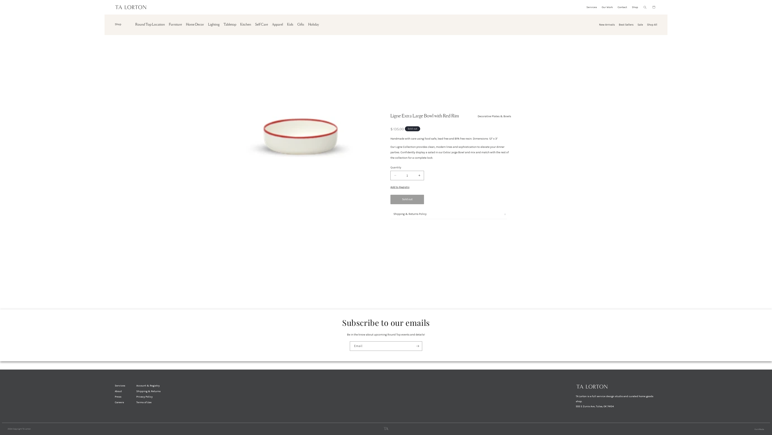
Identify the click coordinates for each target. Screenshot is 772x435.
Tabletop (230, 24)
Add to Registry (400, 187)
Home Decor (195, 24)
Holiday (313, 24)
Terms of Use (144, 402)
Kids (290, 24)
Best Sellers (626, 24)
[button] (645, 7)
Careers (119, 402)
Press (118, 396)
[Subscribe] (417, 346)
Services (120, 385)
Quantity (395, 167)
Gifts (300, 24)
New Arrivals (607, 24)
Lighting (214, 24)
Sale (640, 24)
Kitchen (245, 24)
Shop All (652, 24)
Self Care (261, 24)
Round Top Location (150, 24)
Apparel (277, 24)
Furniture (175, 24)
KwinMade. (759, 429)
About (118, 391)
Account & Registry (148, 385)
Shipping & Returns (148, 391)
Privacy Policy (144, 396)
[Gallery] (304, 139)
